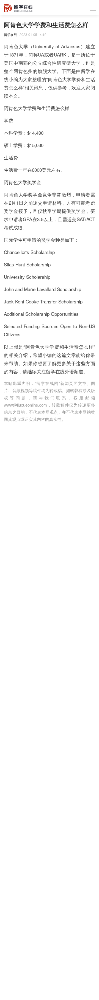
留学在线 (10, 34)
